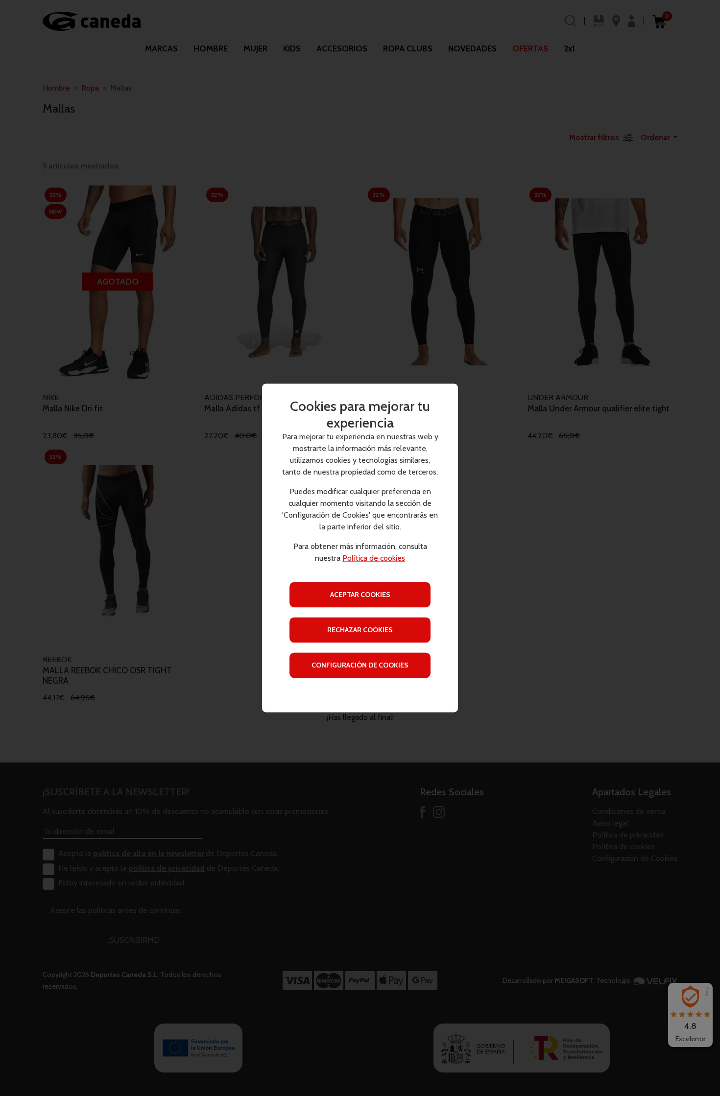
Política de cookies (373, 558)
